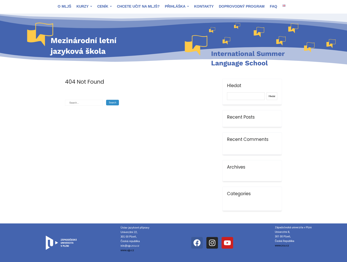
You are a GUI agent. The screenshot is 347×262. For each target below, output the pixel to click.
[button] (84, 6)
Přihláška (175, 6)
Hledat (234, 86)
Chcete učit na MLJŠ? (138, 6)
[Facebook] (197, 243)
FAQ (273, 6)
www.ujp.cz (127, 250)
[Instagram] (212, 243)
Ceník (102, 6)
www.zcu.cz (282, 245)
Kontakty (204, 6)
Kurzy (82, 6)
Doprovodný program (242, 6)
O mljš (64, 6)
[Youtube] (227, 243)
